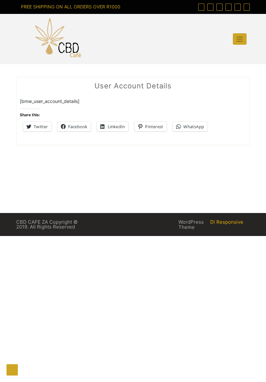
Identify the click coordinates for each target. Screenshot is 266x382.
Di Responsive (226, 222)
